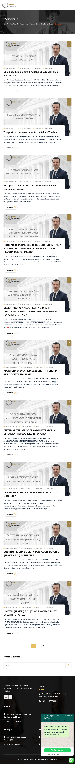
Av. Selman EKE (26, 68)
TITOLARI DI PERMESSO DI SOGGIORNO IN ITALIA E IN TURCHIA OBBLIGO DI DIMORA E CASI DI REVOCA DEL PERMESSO (32, 248)
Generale (38, 68)
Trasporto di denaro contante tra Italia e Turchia (30, 132)
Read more (9, 91)
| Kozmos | (53, 759)
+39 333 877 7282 (49, 701)
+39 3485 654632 (14, 744)
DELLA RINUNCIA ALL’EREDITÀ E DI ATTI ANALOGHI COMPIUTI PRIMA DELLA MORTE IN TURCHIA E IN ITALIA (30, 311)
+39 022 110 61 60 (14, 721)
